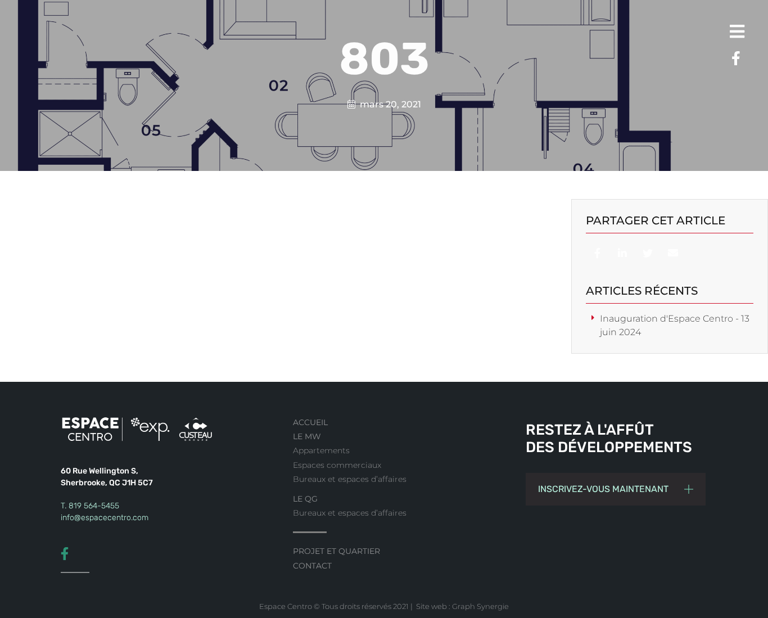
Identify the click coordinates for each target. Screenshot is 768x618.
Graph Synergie (480, 606)
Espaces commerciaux (337, 465)
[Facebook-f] (731, 58)
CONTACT (312, 566)
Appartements (321, 450)
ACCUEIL (310, 422)
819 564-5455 (94, 506)
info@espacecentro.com (104, 517)
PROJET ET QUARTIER (336, 551)
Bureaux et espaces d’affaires (349, 479)
